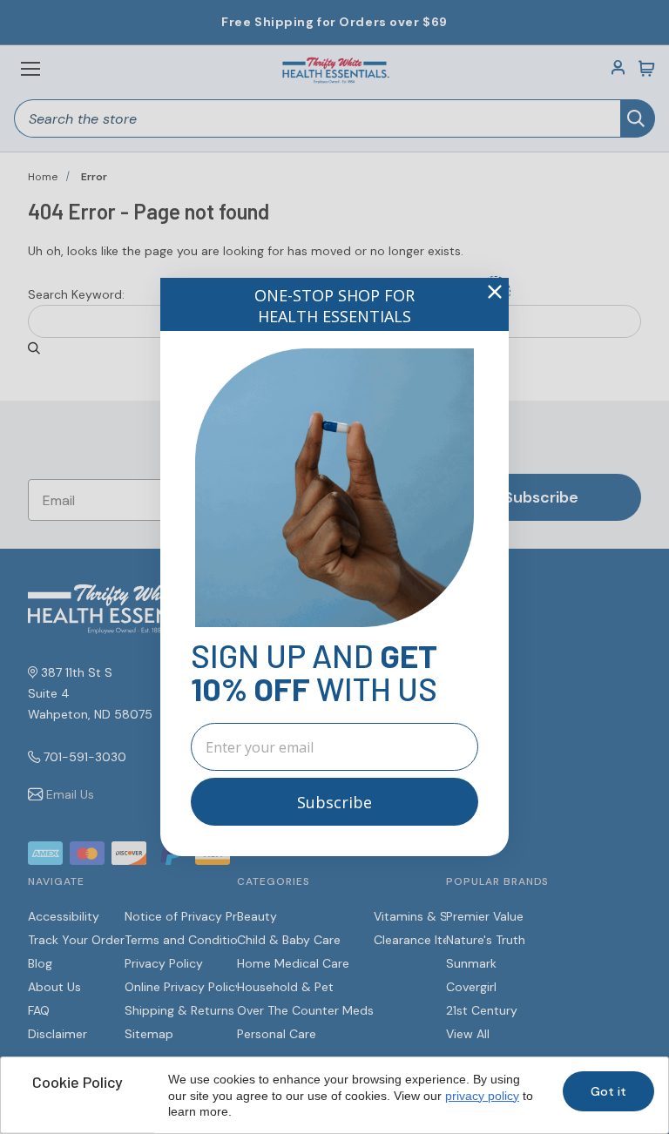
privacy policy (482, 1096)
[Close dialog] (495, 292)
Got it (608, 1091)
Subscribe (334, 802)
